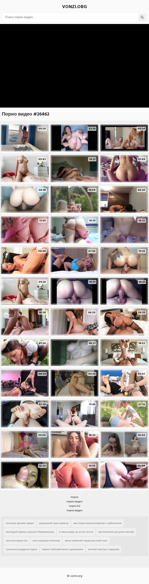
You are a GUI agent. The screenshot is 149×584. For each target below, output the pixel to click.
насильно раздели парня (21, 549)
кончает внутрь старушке (103, 549)
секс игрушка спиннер (46, 540)
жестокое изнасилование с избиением (97, 523)
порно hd (74, 506)
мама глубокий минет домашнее (62, 549)
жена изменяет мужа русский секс (86, 540)
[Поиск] (142, 17)
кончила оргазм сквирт (20, 523)
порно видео (74, 501)
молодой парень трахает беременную (30, 532)
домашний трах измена (53, 523)
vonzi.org (74, 6)
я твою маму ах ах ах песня (76, 532)
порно (74, 497)
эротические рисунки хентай (116, 532)
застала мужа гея (17, 540)
